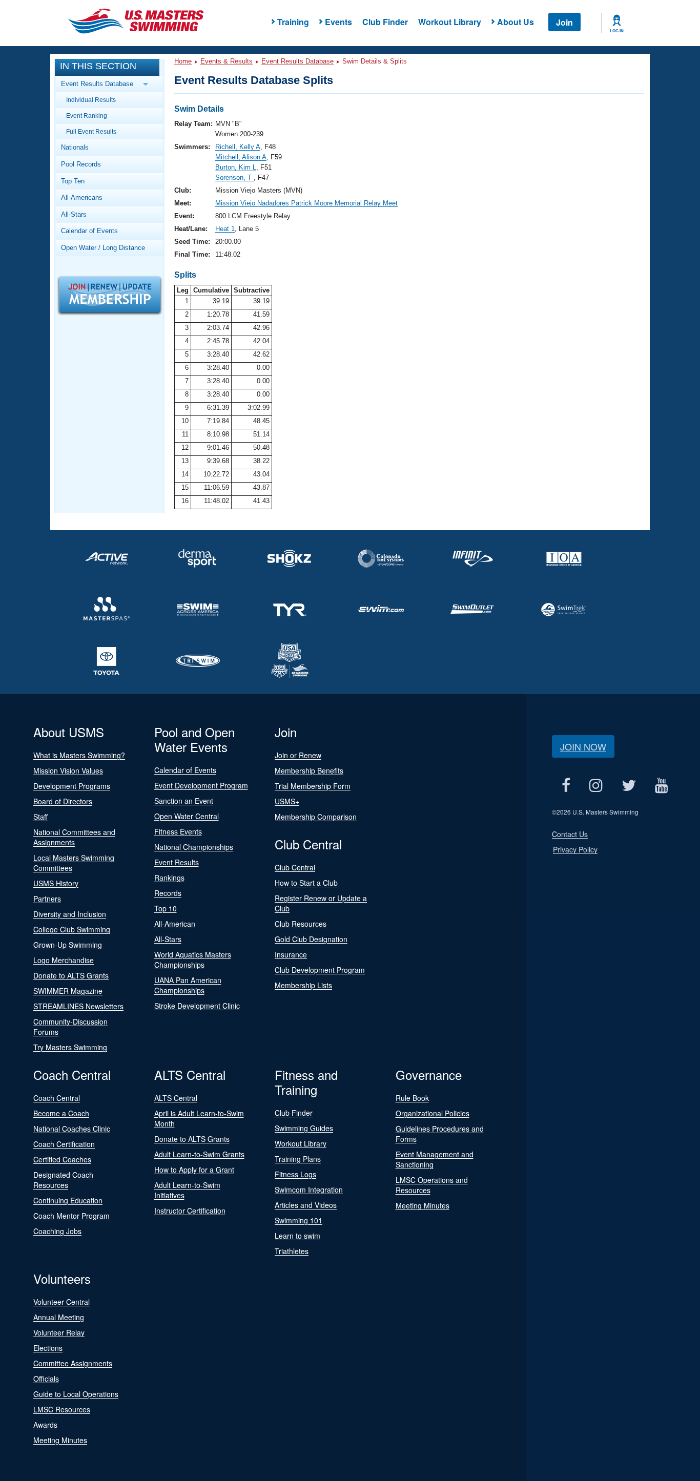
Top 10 (165, 908)
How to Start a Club (306, 883)
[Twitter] (628, 785)
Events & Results (226, 61)
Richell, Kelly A (237, 147)
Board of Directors (62, 801)
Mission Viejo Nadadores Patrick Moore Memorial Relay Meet (306, 203)
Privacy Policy (575, 849)
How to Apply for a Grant (194, 1169)
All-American (174, 924)
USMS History (55, 883)
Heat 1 (225, 229)
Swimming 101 (298, 1220)
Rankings (169, 877)
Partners (47, 898)
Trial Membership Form (313, 786)
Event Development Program (201, 785)
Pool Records (81, 164)
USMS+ (287, 801)
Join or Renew (298, 755)
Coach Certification (64, 1144)
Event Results (176, 862)
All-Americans (81, 197)
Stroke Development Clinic (197, 1005)
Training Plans (298, 1159)
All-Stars (74, 214)
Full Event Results (91, 131)
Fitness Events (178, 831)
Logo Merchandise (63, 960)
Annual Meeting (58, 1317)
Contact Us (570, 834)
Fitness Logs (295, 1174)
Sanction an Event (183, 801)
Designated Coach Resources (63, 1180)
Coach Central (56, 1098)
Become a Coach (61, 1113)
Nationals (75, 147)
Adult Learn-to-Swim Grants (199, 1154)
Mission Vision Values (68, 770)
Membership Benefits (309, 770)
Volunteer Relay (59, 1332)
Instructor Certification (189, 1210)
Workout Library (449, 22)
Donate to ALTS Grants (71, 975)
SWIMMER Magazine (67, 991)
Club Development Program (320, 970)
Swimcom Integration (309, 1189)
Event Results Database (297, 61)
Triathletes (291, 1251)
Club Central (295, 867)
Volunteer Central (61, 1302)
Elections (48, 1348)
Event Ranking (86, 115)
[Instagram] (596, 785)
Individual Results (91, 99)
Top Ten (73, 181)
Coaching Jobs (57, 1231)
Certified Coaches (62, 1159)
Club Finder (385, 22)
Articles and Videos (306, 1205)
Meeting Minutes (422, 1205)
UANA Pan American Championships (187, 985)
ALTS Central (175, 1098)
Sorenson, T (234, 177)
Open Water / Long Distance (103, 248)
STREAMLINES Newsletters (78, 1006)
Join (564, 22)
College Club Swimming (71, 929)
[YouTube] (661, 785)
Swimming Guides (304, 1128)
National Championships (193, 847)
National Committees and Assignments (74, 837)
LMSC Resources (61, 1409)
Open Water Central (186, 816)
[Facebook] (565, 785)
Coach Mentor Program (71, 1216)
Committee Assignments (72, 1363)
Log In (617, 30)
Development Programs (71, 786)
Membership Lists (303, 985)
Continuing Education (67, 1200)
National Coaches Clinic (71, 1128)
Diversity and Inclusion (69, 914)
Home (183, 61)
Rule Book (412, 1098)
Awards (45, 1425)
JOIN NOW (583, 746)
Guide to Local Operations (75, 1394)
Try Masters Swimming (70, 1047)
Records (167, 893)
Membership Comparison (316, 816)
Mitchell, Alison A (240, 157)
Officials (46, 1378)
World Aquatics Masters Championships (192, 959)
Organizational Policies (432, 1113)
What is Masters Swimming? (79, 755)
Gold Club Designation (311, 939)
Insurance (291, 954)
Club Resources (300, 924)
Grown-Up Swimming (67, 945)
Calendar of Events (89, 231)
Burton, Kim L (235, 167)
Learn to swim (297, 1235)
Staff (40, 816)
